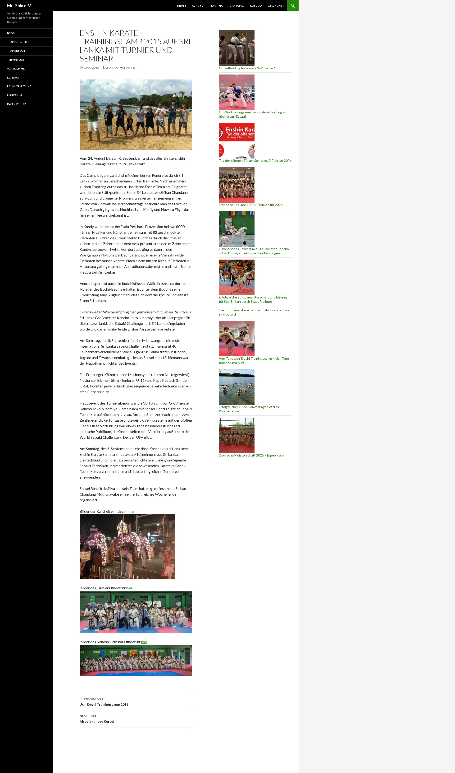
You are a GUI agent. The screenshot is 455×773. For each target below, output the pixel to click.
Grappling (236, 5)
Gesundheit (276, 5)
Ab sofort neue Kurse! (97, 718)
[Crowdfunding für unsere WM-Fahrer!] (237, 48)
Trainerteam (16, 50)
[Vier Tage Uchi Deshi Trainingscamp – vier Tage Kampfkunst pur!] (237, 338)
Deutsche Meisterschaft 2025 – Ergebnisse (251, 455)
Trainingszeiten (18, 41)
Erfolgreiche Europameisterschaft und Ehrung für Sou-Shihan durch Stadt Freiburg (253, 299)
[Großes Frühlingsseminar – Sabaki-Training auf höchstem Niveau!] (237, 92)
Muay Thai (216, 5)
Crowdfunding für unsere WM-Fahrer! (247, 68)
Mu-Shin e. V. (19, 5)
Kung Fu (197, 5)
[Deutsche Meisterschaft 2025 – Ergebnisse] (237, 435)
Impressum (14, 95)
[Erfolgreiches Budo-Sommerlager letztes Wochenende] (237, 387)
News (10, 32)
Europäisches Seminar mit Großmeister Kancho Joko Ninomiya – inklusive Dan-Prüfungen (254, 251)
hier (132, 511)
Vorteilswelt (16, 68)
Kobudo (256, 5)
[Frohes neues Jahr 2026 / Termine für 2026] (237, 185)
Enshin (181, 5)
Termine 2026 (15, 59)
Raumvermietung (19, 86)
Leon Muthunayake (120, 67)
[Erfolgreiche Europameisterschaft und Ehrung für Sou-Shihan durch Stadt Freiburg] (237, 277)
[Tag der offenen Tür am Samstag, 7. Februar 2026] (237, 140)
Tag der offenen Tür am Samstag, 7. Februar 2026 (255, 160)
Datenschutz (16, 104)
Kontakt (13, 77)
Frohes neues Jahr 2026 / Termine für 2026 (250, 205)
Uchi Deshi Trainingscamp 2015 (104, 701)
